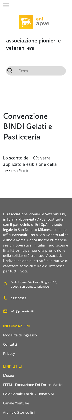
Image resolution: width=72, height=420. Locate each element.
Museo (8, 375)
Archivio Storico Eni (19, 412)
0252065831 (19, 298)
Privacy (9, 353)
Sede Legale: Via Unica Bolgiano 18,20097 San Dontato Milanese (34, 284)
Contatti (10, 344)
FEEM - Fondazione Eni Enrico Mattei (33, 384)
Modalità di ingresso (20, 335)
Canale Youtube (16, 403)
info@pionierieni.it (22, 311)
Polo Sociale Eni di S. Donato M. (29, 394)
